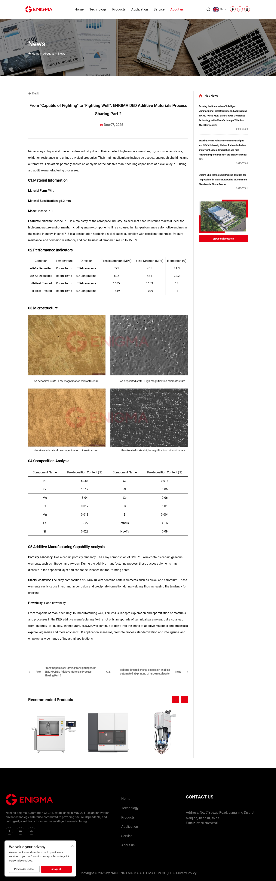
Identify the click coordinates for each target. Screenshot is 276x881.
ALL (108, 671)
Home (79, 9)
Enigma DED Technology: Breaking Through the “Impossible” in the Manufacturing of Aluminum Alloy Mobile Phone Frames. (223, 180)
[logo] (38, 9)
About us (177, 9)
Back (35, 93)
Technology (98, 9)
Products (119, 9)
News (61, 53)
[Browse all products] (223, 217)
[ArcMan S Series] (53, 733)
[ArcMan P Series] (108, 733)
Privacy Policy (186, 873)
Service (159, 9)
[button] (175, 699)
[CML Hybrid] (163, 733)
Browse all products (223, 238)
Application (139, 9)
